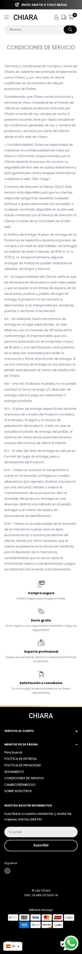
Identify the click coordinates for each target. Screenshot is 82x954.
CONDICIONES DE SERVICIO (24, 778)
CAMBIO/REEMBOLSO (19, 784)
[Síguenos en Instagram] (7, 871)
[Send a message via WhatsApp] (71, 943)
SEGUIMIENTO (14, 772)
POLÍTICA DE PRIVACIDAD (22, 765)
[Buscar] (70, 30)
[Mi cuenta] (56, 17)
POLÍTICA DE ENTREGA (20, 759)
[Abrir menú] (6, 17)
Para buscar (13, 752)
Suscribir (41, 845)
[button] (12, 946)
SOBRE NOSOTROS (18, 791)
